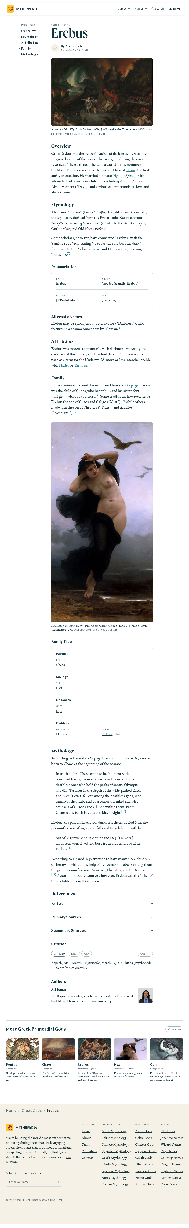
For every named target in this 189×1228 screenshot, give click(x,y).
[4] (97, 395)
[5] (123, 400)
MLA (74, 953)
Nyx (116, 175)
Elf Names (168, 1131)
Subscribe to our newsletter (23, 1173)
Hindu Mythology (114, 1164)
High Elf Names (172, 1171)
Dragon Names (171, 1164)
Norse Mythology (114, 1177)
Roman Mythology (115, 1184)
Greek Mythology (114, 1158)
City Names (169, 1151)
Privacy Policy (57, 1200)
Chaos (130, 170)
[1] (107, 227)
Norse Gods (143, 1177)
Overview (28, 31)
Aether (125, 181)
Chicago (59, 953)
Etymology (29, 37)
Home (11, 1111)
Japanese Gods (145, 1171)
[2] (68, 253)
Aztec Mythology (114, 1131)
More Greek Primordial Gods (36, 1029)
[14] (53, 874)
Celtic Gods (143, 1138)
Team (85, 1144)
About (86, 1138)
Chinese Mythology (115, 1144)
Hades (64, 365)
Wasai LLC (20, 1200)
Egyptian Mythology (116, 1151)
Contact (87, 1158)
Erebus (53, 1111)
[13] (70, 848)
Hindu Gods (144, 1164)
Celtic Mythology (114, 1138)
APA (86, 953)
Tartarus (80, 365)
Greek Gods (32, 1111)
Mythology (29, 54)
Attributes (29, 43)
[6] (75, 411)
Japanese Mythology (116, 1171)
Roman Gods (144, 1184)
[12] (123, 811)
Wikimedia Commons (85, 630)
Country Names (172, 1158)
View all (172, 1029)
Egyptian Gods (146, 1151)
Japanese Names (172, 1138)
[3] (119, 327)
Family (26, 49)
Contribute (89, 1151)
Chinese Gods (145, 1144)
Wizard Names (171, 1144)
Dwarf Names (170, 1184)
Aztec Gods (143, 1131)
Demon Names (171, 1177)
